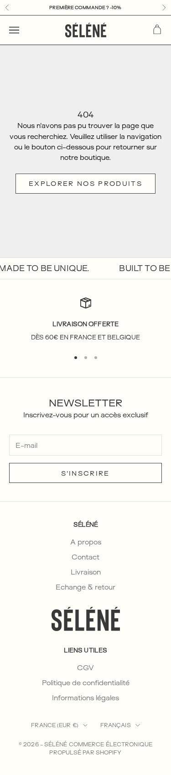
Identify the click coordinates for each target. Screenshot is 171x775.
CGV (85, 667)
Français (115, 725)
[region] (85, 320)
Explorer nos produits (85, 183)
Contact (85, 557)
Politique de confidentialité (86, 682)
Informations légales (85, 697)
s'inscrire (85, 473)
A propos (85, 542)
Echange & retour (85, 587)
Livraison (86, 572)
